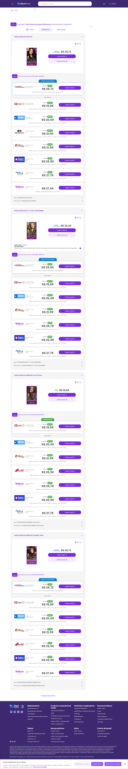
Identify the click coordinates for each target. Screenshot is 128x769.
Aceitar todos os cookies (113, 764)
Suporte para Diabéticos (58, 710)
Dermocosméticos (104, 706)
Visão (52, 713)
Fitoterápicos (31, 713)
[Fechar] (125, 764)
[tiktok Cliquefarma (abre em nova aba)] (18, 711)
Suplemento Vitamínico (80, 708)
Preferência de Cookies (57, 741)
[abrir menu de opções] (12, 4)
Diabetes (30, 719)
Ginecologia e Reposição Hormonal (37, 716)
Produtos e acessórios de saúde (61, 707)
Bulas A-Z (30, 731)
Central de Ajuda (102, 736)
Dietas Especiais (78, 722)
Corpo (99, 711)
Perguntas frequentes (103, 733)
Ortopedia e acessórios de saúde (60, 716)
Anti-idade (100, 722)
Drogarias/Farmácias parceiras (36, 733)
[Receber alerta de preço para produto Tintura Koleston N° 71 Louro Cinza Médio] (80, 218)
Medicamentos (33, 706)
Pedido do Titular (56, 739)
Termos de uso (55, 731)
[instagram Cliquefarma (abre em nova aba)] (21, 711)
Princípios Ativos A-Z (33, 741)
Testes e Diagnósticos (57, 724)
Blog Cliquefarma (79, 733)
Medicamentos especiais (35, 711)
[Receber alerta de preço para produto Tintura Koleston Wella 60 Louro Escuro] (80, 382)
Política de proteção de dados (59, 736)
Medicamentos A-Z (33, 708)
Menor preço (61, 29)
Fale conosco (101, 731)
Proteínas (77, 713)
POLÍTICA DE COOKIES (40, 767)
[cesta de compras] (104, 4)
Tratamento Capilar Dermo (104, 719)
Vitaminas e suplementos (84, 706)
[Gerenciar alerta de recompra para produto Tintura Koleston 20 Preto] (76, 44)
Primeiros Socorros (56, 718)
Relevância (45, 29)
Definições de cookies (82, 764)
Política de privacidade (57, 733)
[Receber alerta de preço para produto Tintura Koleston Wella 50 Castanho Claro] (80, 542)
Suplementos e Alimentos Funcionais (84, 711)
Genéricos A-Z (32, 739)
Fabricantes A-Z (32, 736)
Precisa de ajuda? (104, 728)
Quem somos (78, 731)
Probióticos (77, 719)
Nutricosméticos (102, 716)
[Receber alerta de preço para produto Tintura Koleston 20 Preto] (80, 44)
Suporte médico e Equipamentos (60, 721)
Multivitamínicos (78, 716)
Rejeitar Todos (97, 764)
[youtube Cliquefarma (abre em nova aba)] (14, 711)
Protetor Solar (101, 713)
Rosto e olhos (101, 708)
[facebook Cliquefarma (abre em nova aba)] (11, 711)
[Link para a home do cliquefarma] (27, 4)
